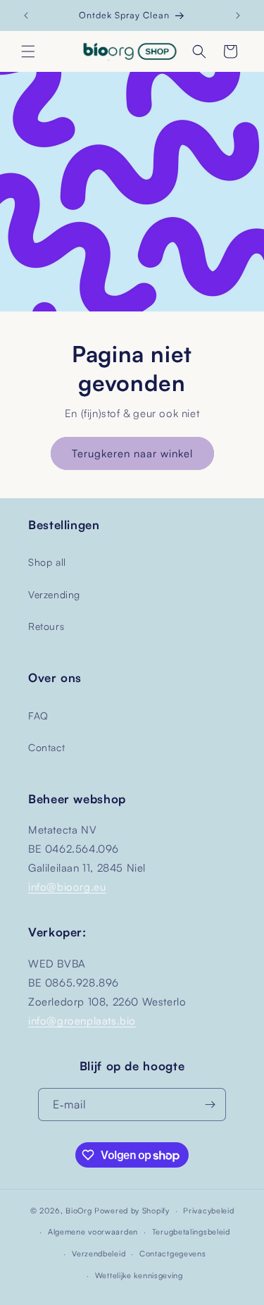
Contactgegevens (172, 1253)
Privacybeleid (208, 1211)
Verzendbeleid (98, 1253)
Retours (46, 626)
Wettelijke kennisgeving (139, 1275)
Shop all (47, 562)
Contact (46, 747)
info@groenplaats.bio (82, 1020)
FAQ (38, 716)
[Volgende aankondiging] (237, 15)
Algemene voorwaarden (93, 1232)
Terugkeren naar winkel (132, 452)
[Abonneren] (209, 1104)
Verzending (54, 594)
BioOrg (78, 1211)
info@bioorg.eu (67, 886)
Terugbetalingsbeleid (191, 1232)
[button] (28, 51)
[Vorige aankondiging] (26, 15)
